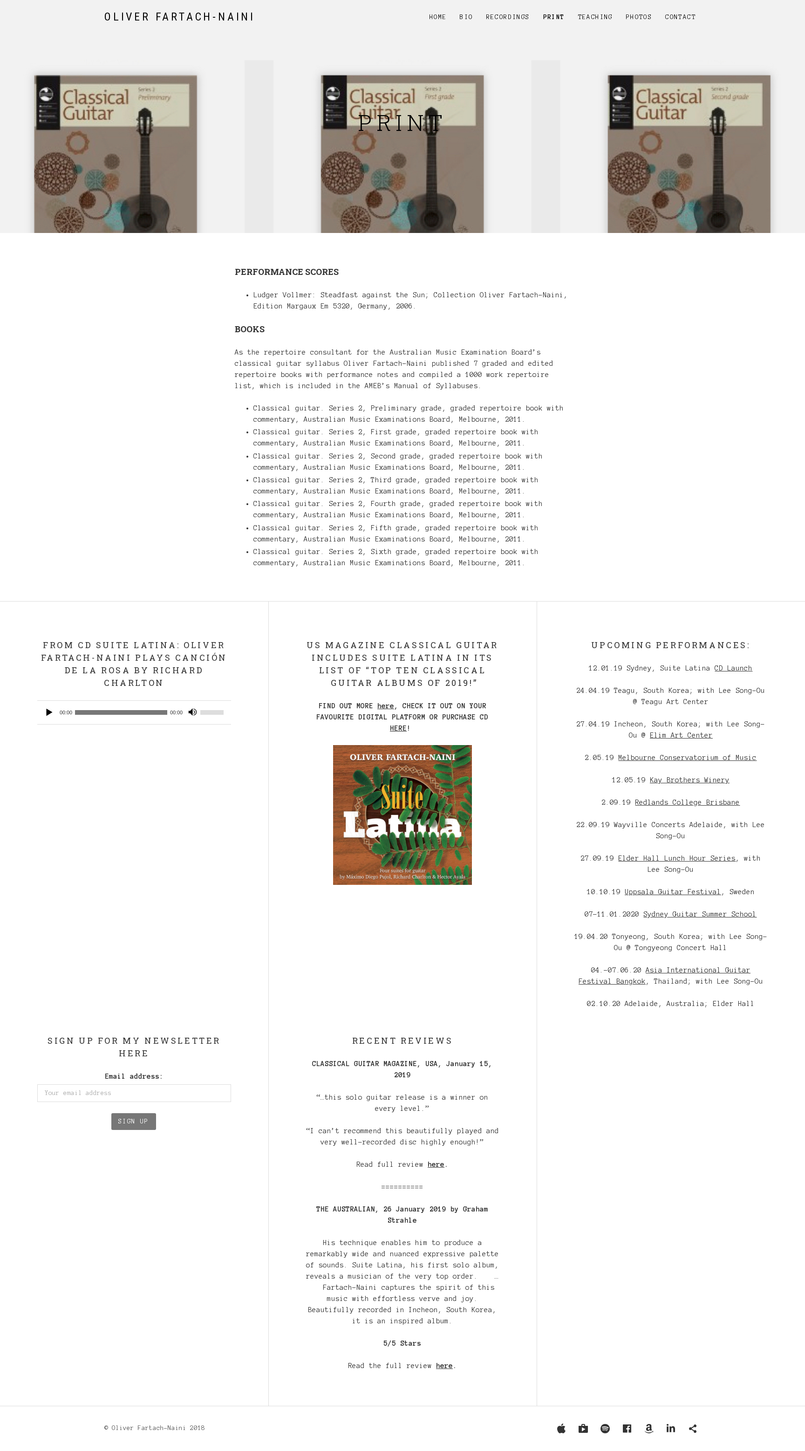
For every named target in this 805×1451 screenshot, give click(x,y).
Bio (466, 17)
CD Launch (733, 668)
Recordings (508, 17)
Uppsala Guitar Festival (673, 892)
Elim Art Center (681, 735)
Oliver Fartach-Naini (179, 16)
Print (554, 17)
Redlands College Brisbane (687, 802)
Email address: (134, 1076)
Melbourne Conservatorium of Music (687, 757)
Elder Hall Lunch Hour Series (677, 858)
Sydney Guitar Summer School (700, 914)
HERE (398, 728)
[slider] (213, 712)
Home (438, 17)
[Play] (49, 712)
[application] (134, 712)
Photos (639, 17)
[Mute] (192, 712)
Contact (680, 17)
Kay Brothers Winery (690, 780)
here (385, 706)
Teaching (595, 17)
